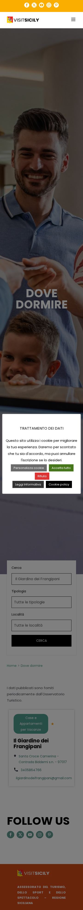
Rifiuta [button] (42, 476)
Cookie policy (59, 484)
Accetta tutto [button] (61, 468)
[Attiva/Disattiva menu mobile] (73, 19)
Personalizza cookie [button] (29, 468)
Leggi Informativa (28, 484)
